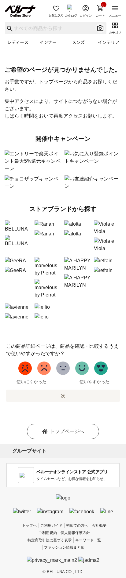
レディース (17, 42)
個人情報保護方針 (75, 533)
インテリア (108, 42)
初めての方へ (77, 525)
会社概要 (99, 525)
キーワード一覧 (88, 540)
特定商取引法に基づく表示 (50, 540)
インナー (48, 42)
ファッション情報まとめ (64, 547)
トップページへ (67, 431)
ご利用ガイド (51, 525)
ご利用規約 (48, 533)
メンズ (78, 42)
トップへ (29, 525)
